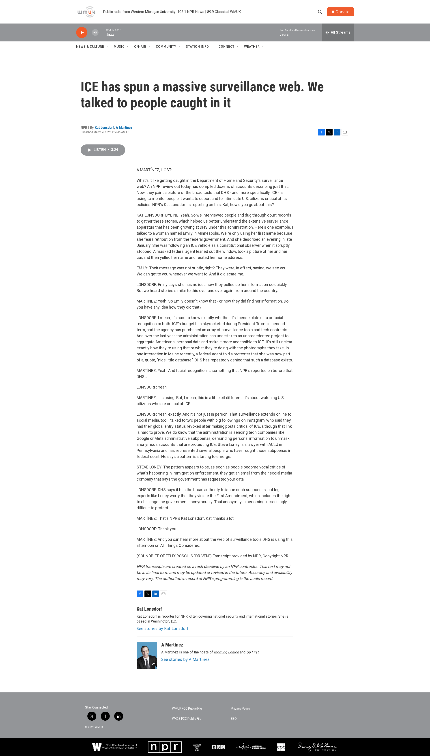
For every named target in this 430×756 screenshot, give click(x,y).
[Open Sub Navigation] (107, 46)
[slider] (102, 32)
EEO (234, 718)
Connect (226, 46)
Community (166, 46)
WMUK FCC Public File (187, 708)
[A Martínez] (147, 655)
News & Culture (90, 46)
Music (119, 46)
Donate (342, 11)
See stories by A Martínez (185, 659)
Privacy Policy (240, 708)
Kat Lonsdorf (104, 127)
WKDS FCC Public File (186, 718)
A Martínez (124, 127)
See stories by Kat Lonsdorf (162, 628)
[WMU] (114, 747)
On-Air (140, 46)
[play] (81, 32)
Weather (252, 46)
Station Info (197, 46)
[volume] (95, 33)
